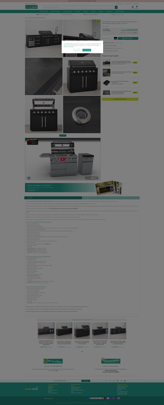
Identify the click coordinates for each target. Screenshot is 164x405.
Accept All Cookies (86, 50)
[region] (82, 47)
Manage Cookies (77, 50)
